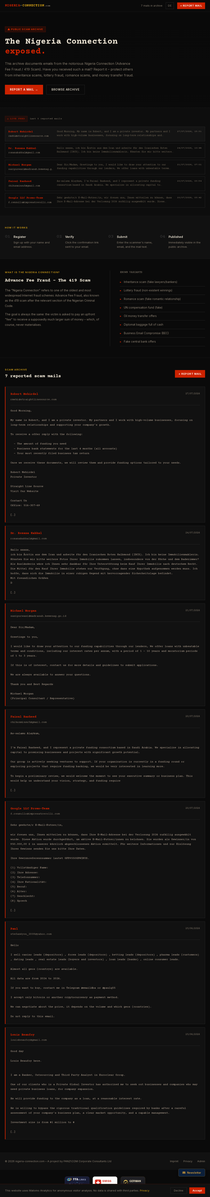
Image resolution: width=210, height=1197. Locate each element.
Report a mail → (24, 89)
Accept (197, 1190)
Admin (201, 1161)
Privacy (187, 1161)
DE (170, 5)
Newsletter (194, 1172)
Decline (178, 1190)
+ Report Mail (191, 5)
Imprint (174, 1161)
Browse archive (65, 89)
